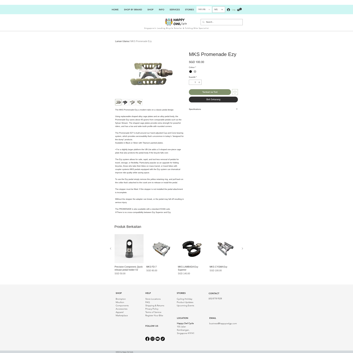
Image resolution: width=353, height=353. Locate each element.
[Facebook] (147, 339)
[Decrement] (191, 82)
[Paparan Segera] (129, 248)
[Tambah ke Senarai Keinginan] (235, 92)
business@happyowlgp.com (223, 323)
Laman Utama (122, 41)
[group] (176, 256)
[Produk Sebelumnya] (110, 248)
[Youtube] (158, 339)
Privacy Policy (151, 309)
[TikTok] (163, 339)
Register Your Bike (154, 315)
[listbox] (204, 9)
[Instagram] (152, 339)
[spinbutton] (195, 82)
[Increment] (199, 82)
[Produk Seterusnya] (242, 248)
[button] (161, 10)
